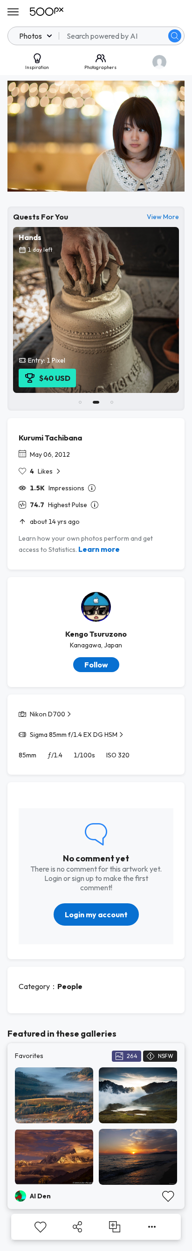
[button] (174, 35)
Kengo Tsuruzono (96, 634)
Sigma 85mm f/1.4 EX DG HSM (73, 734)
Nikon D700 (47, 714)
